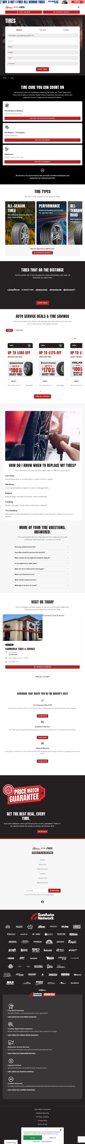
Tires (9, 330)
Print (13, 381)
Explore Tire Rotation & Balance (42, 118)
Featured (19, 330)
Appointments (42, 883)
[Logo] (15, 7)
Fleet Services (42, 869)
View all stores (42, 677)
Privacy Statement (46, 1141)
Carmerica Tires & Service (20, 649)
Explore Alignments (42, 162)
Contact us (42, 878)
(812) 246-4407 (14, 662)
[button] (61, 1130)
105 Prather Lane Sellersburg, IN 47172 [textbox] (21, 35)
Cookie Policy (36, 1141)
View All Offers (42, 396)
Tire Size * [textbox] (11, 63)
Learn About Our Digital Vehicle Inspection (23, 1035)
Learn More (42, 716)
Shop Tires (42, 69)
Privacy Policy (54, 1134)
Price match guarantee (42, 1109)
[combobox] (42, 36)
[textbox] (42, 41)
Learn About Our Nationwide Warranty (22, 1053)
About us (42, 864)
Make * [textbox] (10, 47)
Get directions (13, 654)
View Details (29, 385)
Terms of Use (42, 1124)
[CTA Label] (42, 2)
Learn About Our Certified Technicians (21, 1090)
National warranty (42, 1113)
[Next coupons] (74, 338)
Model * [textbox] (10, 52)
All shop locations (42, 1117)
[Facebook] (42, 902)
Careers (42, 874)
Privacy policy (42, 1120)
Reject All (52, 1138)
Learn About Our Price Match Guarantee (22, 1017)
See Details (42, 831)
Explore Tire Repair (42, 140)
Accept (32, 1138)
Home (5, 78)
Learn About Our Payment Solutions (21, 1071)
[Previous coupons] (69, 338)
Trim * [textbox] (10, 58)
